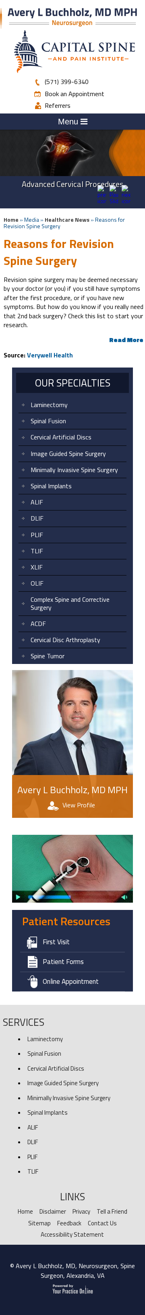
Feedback (69, 1223)
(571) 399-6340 (67, 81)
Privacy (81, 1211)
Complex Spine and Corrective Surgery (70, 603)
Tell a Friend (112, 1211)
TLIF (37, 551)
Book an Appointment (74, 94)
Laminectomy (49, 405)
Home (11, 219)
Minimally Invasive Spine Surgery (74, 470)
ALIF (37, 502)
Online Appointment (71, 981)
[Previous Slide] (101, 201)
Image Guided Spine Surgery (68, 453)
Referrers (57, 105)
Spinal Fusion (48, 421)
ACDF (38, 623)
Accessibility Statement (72, 1234)
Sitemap (39, 1223)
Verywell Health (50, 355)
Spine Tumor (47, 656)
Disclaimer (52, 1211)
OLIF (37, 583)
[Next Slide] (126, 201)
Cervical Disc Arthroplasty (65, 640)
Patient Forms (63, 961)
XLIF (37, 567)
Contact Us (102, 1223)
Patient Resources (66, 921)
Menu (69, 121)
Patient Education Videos (54, 826)
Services (23, 1022)
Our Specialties (72, 383)
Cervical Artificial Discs (61, 437)
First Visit (56, 942)
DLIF (37, 518)
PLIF (37, 535)
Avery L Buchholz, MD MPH (72, 789)
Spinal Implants (51, 486)
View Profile (78, 805)
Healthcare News (67, 219)
